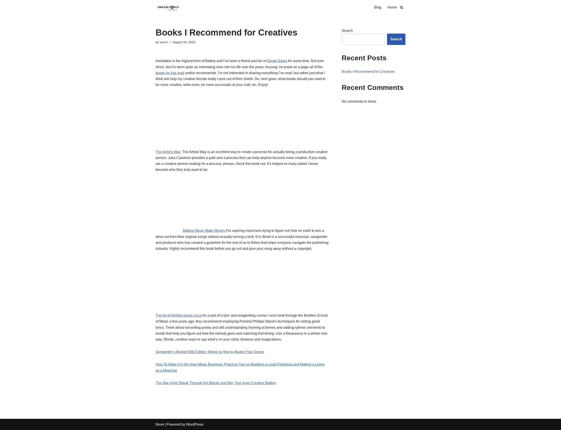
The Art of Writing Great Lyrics (179, 315)
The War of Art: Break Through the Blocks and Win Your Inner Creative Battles (216, 383)
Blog (377, 7)
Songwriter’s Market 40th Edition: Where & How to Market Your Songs (210, 352)
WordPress (194, 424)
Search (347, 30)
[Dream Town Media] (169, 7)
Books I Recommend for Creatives (368, 71)
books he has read (170, 73)
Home (392, 7)
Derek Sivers (277, 61)
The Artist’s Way (168, 152)
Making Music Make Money (204, 230)
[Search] (401, 7)
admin (164, 42)
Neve (160, 424)
